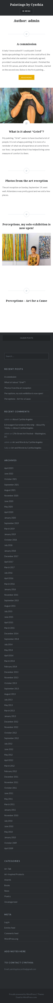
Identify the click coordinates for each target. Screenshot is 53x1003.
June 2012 (8, 749)
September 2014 (11, 639)
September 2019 (11, 523)
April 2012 (8, 760)
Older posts (26, 338)
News (6, 891)
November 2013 (11, 677)
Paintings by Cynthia (26, 4)
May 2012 (8, 755)
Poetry (7, 896)
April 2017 (8, 562)
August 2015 (9, 606)
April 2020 (8, 512)
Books (7, 885)
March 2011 (9, 804)
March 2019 (9, 529)
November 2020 (11, 495)
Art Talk (7, 869)
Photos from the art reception (17, 388)
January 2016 (10, 589)
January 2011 (10, 810)
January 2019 (10, 534)
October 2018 (10, 540)
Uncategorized (10, 902)
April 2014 (8, 655)
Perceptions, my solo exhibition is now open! (23, 393)
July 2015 (8, 611)
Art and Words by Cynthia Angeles (28, 442)
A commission (10, 377)
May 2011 (8, 799)
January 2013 (10, 716)
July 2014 (8, 644)
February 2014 (10, 666)
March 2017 (9, 567)
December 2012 (11, 722)
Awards (7, 880)
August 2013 (9, 694)
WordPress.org (11, 939)
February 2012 (10, 771)
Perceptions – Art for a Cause (17, 399)
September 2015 (11, 600)
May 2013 (8, 705)
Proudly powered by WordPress (22, 994)
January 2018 (10, 551)
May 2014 (8, 650)
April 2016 (8, 578)
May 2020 (8, 507)
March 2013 (9, 710)
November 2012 (11, 727)
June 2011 (8, 793)
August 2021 (9, 490)
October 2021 (10, 479)
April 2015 (8, 622)
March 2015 (9, 628)
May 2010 (8, 832)
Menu (27, 11)
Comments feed (11, 933)
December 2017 (11, 556)
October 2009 (10, 843)
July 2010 (8, 821)
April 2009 (8, 848)
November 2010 (11, 815)
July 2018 (8, 545)
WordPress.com (30, 997)
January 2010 (10, 837)
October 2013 (10, 683)
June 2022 (8, 473)
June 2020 (8, 501)
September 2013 (11, 688)
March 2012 (9, 766)
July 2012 (8, 744)
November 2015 (11, 595)
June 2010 (8, 826)
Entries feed (9, 928)
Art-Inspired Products (14, 874)
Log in (7, 922)
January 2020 (10, 518)
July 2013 (8, 700)
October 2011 (10, 788)
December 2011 (11, 777)
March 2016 (9, 584)
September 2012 (11, 738)
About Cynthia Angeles (23, 419)
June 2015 (8, 617)
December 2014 (11, 633)
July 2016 (8, 573)
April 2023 (8, 468)
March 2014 (9, 661)
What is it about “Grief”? (15, 382)
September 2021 (11, 485)
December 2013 (11, 672)
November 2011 (11, 782)
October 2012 (10, 733)
